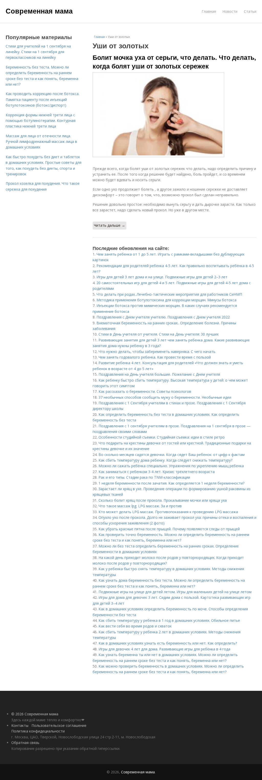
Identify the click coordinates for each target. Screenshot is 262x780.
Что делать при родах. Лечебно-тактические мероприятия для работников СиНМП (169, 294)
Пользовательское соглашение (58, 725)
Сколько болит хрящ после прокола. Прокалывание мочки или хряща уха (163, 500)
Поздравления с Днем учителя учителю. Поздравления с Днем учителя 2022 (163, 317)
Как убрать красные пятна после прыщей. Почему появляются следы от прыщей (169, 528)
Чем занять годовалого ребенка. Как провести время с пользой (155, 357)
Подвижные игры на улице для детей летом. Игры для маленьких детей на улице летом (175, 591)
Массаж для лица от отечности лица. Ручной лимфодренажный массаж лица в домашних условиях (41, 141)
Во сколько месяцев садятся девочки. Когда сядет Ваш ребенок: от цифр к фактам (172, 454)
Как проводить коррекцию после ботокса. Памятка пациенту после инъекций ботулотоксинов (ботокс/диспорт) (42, 99)
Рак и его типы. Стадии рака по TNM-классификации (144, 477)
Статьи (250, 11)
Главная (209, 11)
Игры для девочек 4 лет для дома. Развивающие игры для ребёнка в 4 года (164, 649)
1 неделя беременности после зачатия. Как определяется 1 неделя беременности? (171, 483)
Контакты (19, 725)
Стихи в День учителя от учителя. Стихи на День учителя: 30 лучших (159, 334)
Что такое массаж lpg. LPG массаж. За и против (140, 505)
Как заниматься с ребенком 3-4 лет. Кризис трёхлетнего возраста (157, 471)
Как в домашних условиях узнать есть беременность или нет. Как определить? (168, 643)
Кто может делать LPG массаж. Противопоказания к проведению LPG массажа (168, 511)
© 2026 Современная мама (34, 714)
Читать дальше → (109, 225)
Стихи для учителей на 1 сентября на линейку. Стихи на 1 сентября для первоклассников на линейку (38, 52)
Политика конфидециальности (38, 731)
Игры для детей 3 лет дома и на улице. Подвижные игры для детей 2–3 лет (161, 276)
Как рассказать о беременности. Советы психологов (145, 391)
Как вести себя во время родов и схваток (135, 626)
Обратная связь (25, 742)
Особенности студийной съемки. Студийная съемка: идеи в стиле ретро (162, 437)
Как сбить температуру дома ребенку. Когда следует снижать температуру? (165, 460)
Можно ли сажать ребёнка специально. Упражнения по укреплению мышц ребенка (171, 465)
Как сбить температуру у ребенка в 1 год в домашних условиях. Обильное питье (169, 620)
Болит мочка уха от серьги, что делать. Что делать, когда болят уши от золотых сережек (174, 62)
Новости (229, 11)
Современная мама (39, 11)
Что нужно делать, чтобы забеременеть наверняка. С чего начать (157, 351)
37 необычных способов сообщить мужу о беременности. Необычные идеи (165, 397)
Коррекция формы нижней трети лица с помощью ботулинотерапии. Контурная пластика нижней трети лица (40, 120)
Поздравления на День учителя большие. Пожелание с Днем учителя (159, 374)
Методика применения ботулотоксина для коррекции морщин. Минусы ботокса (166, 299)
